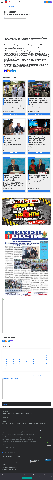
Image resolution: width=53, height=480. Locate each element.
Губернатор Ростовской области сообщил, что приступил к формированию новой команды (14, 177)
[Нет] (51, 476)
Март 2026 (36, 423)
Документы (29, 413)
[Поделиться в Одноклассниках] (8, 71)
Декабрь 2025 (12, 425)
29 (40, 363)
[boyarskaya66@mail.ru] (3, 452)
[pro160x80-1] (45, 439)
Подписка (18, 413)
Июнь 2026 (17, 423)
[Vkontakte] (45, 2)
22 (39, 361)
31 (6, 365)
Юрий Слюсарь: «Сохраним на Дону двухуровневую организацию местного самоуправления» (39, 139)
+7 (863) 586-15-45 (9, 447)
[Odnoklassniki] (47, 2)
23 (46, 361)
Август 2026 (5, 423)
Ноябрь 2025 (20, 425)
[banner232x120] (45, 433)
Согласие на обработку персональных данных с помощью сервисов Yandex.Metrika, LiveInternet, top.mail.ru (13, 462)
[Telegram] (49, 2)
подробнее (28, 474)
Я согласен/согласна (26, 478)
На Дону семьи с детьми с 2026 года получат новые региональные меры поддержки (13, 101)
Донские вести (11, 6)
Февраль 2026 (42, 423)
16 (46, 359)
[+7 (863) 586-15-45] (3, 447)
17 (6, 361)
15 (39, 359)
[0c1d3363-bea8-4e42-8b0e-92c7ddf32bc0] (26, 389)
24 (6, 363)
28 (33, 363)
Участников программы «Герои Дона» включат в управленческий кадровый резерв (38, 101)
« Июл (5, 368)
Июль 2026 (11, 423)
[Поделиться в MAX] (5, 71)
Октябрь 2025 (27, 425)
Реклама (23, 413)
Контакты (9, 413)
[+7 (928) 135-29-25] (3, 449)
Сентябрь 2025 (34, 425)
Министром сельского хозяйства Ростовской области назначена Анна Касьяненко (12, 139)
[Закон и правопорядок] (15, 18)
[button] (2, 2)
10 (6, 359)
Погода (5, 404)
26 (19, 363)
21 (33, 361)
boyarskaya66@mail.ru (10, 452)
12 (19, 359)
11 (13, 359)
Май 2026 (23, 423)
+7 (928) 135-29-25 (9, 449)
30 (46, 363)
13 (26, 359)
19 (19, 361)
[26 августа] (26, 263)
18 (13, 361)
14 (33, 359)
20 (26, 361)
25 (13, 363)
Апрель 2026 (30, 423)
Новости (4, 413)
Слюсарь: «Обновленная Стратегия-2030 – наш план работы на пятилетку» (38, 177)
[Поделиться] (11, 71)
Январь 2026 (5, 425)
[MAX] (51, 2)
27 (26, 363)
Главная (4, 6)
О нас (13, 413)
